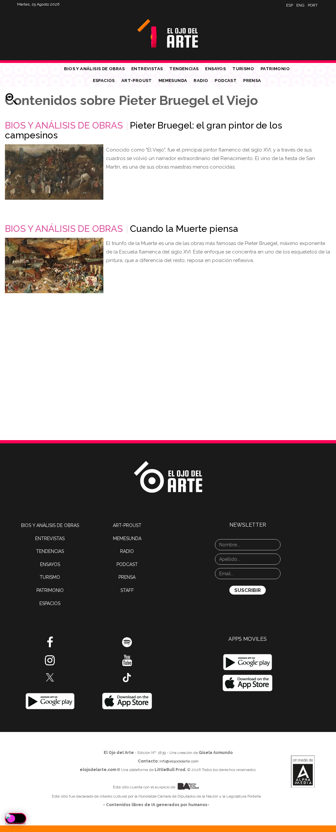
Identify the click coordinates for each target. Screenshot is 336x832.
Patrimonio (275, 68)
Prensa (252, 80)
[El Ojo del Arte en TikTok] (127, 677)
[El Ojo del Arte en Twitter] (50, 677)
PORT (313, 5)
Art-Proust (136, 80)
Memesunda (172, 80)
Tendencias (184, 68)
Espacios (104, 80)
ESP (289, 5)
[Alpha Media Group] (303, 772)
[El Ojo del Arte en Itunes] (127, 701)
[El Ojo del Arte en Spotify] (127, 645)
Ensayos (215, 68)
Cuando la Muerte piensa (184, 228)
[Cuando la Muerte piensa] (54, 265)
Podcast (226, 80)
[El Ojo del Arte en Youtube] (127, 663)
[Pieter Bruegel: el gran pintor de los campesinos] (54, 172)
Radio (201, 80)
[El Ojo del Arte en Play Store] (50, 701)
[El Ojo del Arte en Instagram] (50, 663)
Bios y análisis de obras (94, 68)
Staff (127, 590)
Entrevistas (147, 68)
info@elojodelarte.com (179, 761)
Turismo (243, 68)
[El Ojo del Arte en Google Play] (247, 662)
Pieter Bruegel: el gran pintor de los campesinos (143, 130)
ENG (300, 5)
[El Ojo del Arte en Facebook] (49, 645)
